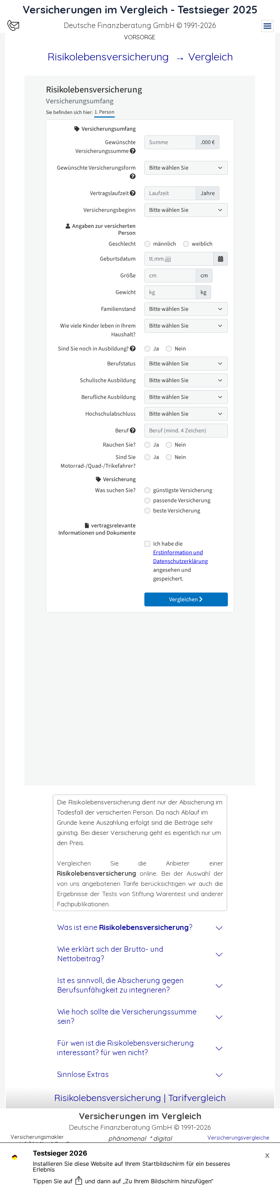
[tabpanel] (140, 25)
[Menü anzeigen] (267, 26)
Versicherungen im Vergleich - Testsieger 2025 (140, 9)
